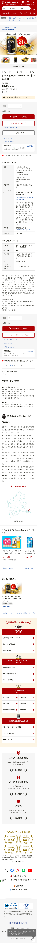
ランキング (23, 13)
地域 (14, 13)
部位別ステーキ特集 (9, 709)
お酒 (11, 365)
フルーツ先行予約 (8, 680)
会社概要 (11, 928)
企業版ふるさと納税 (19, 889)
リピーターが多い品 (9, 644)
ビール (18, 365)
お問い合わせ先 (9, 141)
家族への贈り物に (8, 739)
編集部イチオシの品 (9, 667)
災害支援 (19, 886)
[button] (33, 8)
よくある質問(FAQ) (18, 794)
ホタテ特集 (23, 703)
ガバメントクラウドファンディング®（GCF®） (19, 881)
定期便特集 (23, 709)
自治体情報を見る (20, 486)
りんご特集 (6, 703)
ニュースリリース (23, 928)
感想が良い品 (7, 650)
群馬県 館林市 (7, 606)
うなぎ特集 (6, 697)
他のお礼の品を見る (23, 230)
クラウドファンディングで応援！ (13, 727)
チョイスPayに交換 (8, 733)
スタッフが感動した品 (9, 674)
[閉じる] (34, 931)
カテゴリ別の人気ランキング (11, 638)
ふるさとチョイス (20, 876)
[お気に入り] (33, 940)
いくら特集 (23, 697)
